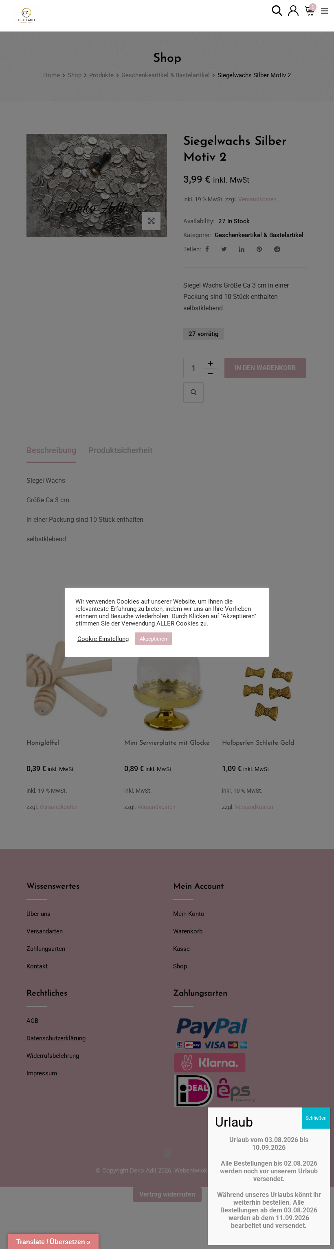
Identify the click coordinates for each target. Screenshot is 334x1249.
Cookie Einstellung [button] (103, 639)
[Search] (277, 10)
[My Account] (293, 10)
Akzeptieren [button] (153, 639)
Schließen (316, 1118)
